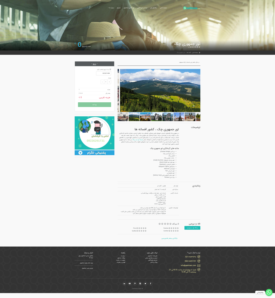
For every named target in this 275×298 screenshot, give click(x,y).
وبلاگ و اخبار (153, 262)
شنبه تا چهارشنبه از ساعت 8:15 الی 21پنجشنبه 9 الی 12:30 (182, 271)
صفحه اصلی (163, 8)
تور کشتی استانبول (129, 8)
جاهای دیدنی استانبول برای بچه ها (86, 257)
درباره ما (111, 8)
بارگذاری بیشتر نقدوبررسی (169, 238)
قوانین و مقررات (121, 262)
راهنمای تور (153, 8)
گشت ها (189, 52)
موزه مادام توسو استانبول (86, 263)
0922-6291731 (190, 261)
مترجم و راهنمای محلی (151, 258)
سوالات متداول (121, 258)
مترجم (119, 8)
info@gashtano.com (188, 265)
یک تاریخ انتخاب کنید (103, 69)
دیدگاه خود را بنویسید (192, 228)
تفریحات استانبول (152, 256)
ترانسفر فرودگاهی (142, 8)
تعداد (109, 78)
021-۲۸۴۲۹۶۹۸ (190, 257)
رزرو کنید (94, 105)
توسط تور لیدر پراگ (137, 140)
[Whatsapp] (269, 292)
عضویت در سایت (120, 260)
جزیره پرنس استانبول (87, 268)
